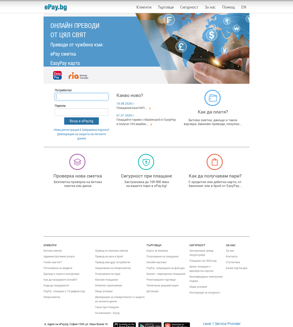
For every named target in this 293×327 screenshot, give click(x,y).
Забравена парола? (95, 130)
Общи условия (104, 291)
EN (243, 7)
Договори (152, 291)
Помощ (228, 7)
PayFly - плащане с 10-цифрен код (64, 291)
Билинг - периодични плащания (165, 273)
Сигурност (189, 7)
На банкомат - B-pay (107, 313)
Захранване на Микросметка (113, 268)
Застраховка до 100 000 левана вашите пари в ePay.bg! (146, 184)
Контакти (231, 256)
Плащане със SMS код (202, 260)
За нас (210, 7)
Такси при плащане (107, 307)
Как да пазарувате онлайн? (60, 279)
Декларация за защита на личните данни (81, 136)
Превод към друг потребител (112, 262)
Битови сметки (53, 250)
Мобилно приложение (108, 285)
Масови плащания (106, 279)
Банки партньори (236, 268)
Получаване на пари (107, 273)
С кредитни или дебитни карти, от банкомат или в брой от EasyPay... (215, 184)
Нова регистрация (66, 130)
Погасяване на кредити (58, 268)
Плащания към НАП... (131, 108)
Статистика (233, 262)
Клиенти (143, 7)
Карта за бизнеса (157, 250)
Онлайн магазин (156, 262)
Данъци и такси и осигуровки (61, 273)
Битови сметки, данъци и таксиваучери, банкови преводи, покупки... (213, 122)
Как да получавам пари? (215, 176)
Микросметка (52, 297)
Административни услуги (59, 256)
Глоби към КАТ (53, 262)
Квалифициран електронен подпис (206, 279)
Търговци (166, 7)
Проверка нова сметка (77, 176)
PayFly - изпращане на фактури (165, 268)
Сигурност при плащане (146, 176)
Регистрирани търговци (161, 279)
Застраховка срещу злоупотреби (201, 253)
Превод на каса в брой (109, 256)
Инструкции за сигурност (204, 292)
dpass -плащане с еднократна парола (201, 268)
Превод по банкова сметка (111, 250)
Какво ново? (129, 95)
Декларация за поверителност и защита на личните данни (120, 299)
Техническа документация (162, 285)
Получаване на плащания (162, 256)
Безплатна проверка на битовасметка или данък (78, 184)
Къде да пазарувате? (56, 285)
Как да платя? (213, 112)
